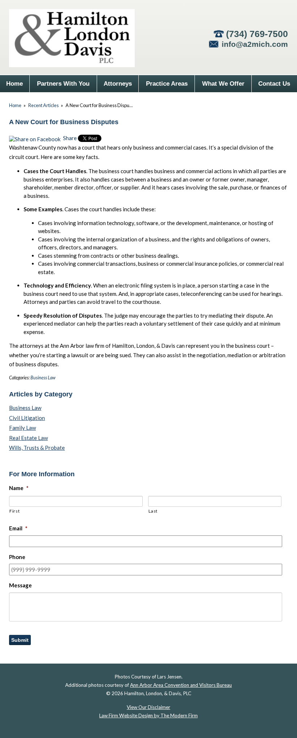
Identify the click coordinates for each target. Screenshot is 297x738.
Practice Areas (167, 83)
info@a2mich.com (255, 44)
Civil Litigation (27, 418)
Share (69, 138)
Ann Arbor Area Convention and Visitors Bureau (181, 685)
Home (14, 83)
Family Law (22, 427)
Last (153, 511)
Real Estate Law (28, 438)
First (14, 511)
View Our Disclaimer (148, 707)
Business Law (42, 377)
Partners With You (63, 83)
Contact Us (274, 83)
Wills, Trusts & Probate (37, 447)
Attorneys (118, 83)
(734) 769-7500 (257, 34)
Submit (20, 640)
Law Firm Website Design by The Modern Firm (148, 715)
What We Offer (223, 83)
